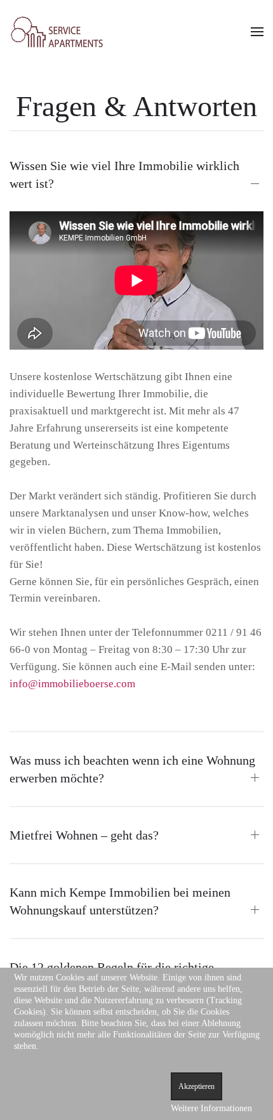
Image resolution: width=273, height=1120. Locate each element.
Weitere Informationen (211, 1108)
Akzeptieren (196, 1086)
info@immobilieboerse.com (72, 684)
